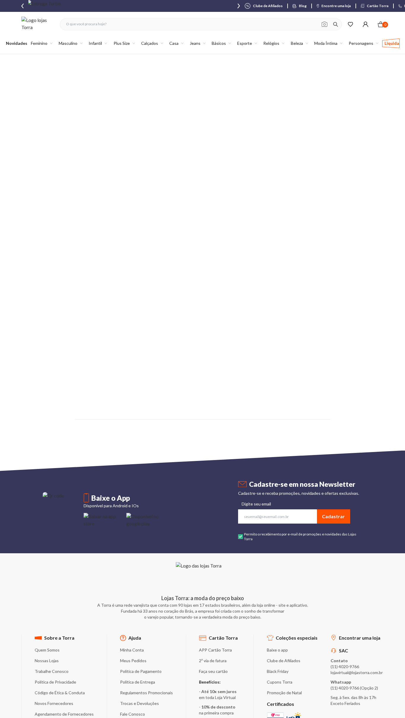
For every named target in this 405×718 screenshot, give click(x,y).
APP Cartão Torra (215, 649)
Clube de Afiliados (283, 660)
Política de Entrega (137, 681)
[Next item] (238, 6)
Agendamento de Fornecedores (64, 714)
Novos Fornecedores (54, 703)
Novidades (16, 43)
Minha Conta (132, 649)
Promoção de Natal (284, 692)
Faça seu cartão (213, 671)
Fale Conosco (132, 714)
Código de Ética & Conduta (60, 692)
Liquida (392, 43)
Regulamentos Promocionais (146, 692)
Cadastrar (333, 516)
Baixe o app (277, 649)
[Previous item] (22, 6)
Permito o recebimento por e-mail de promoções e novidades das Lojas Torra (300, 536)
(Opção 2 (368, 687)
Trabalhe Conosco (51, 671)
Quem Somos (47, 649)
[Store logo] (37, 24)
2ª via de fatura (213, 660)
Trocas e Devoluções (139, 703)
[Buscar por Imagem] (324, 24)
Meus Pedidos (133, 660)
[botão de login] (365, 24)
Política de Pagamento (141, 671)
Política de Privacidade (55, 681)
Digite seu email (256, 503)
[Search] (335, 24)
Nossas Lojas (47, 660)
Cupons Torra (279, 681)
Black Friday (277, 671)
